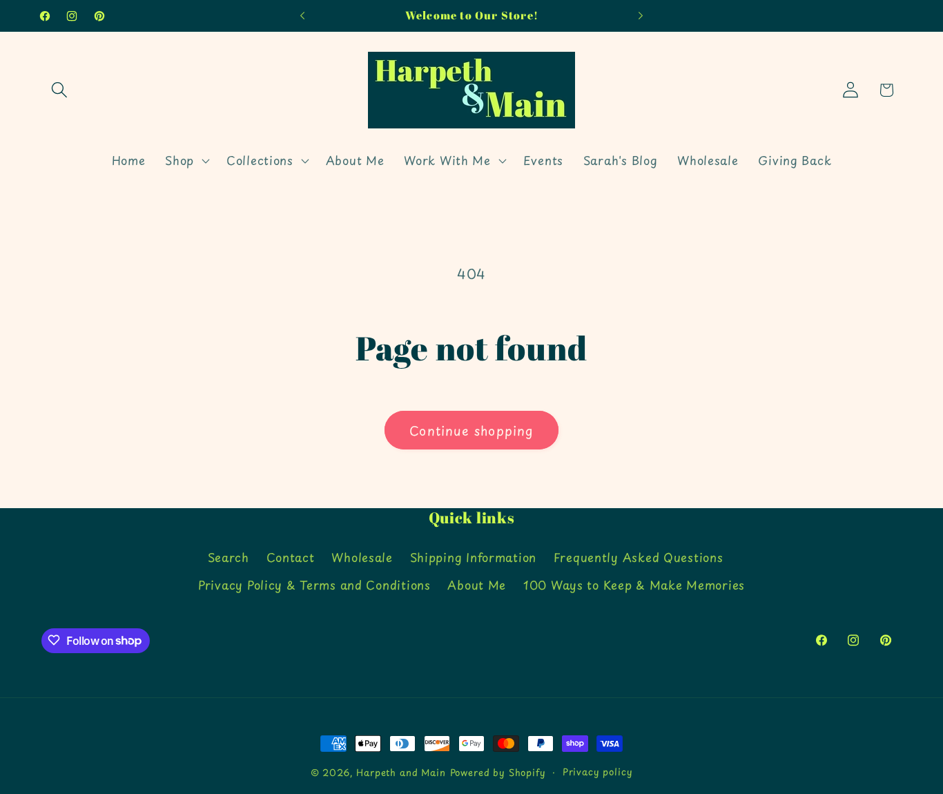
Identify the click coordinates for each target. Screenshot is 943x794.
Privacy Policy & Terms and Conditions (314, 585)
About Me (476, 585)
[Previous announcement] (302, 16)
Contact (290, 557)
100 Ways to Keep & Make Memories (634, 585)
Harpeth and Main (400, 772)
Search (228, 557)
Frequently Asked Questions (638, 557)
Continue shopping (471, 430)
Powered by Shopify (498, 772)
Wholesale (361, 557)
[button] (59, 90)
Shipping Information (473, 557)
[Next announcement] (640, 16)
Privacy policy (598, 771)
